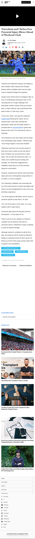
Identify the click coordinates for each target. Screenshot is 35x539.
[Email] (19, 47)
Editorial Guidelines (25, 265)
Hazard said (5, 119)
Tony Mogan (12, 40)
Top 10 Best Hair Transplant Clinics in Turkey (14, 380)
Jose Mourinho (18, 127)
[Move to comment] (22, 47)
